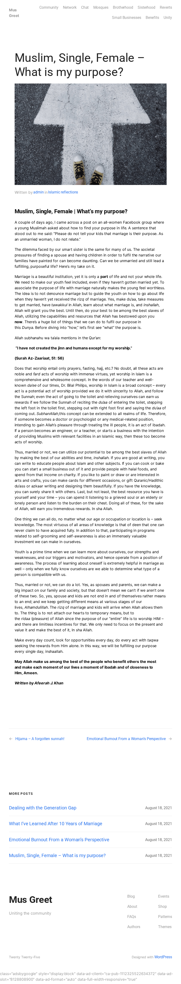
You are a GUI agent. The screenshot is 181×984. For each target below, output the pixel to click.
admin (38, 192)
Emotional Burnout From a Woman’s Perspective (126, 739)
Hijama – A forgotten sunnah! (39, 739)
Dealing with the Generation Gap (42, 808)
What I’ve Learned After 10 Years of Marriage (55, 823)
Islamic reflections (63, 192)
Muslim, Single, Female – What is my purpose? (57, 855)
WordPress (163, 957)
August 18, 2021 (158, 808)
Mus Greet (30, 899)
